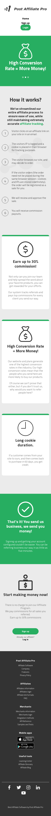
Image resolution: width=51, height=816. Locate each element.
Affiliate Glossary (25, 764)
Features (25, 671)
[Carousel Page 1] (23, 77)
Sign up (25, 23)
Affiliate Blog (25, 767)
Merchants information (25, 711)
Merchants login (25, 714)
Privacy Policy (25, 675)
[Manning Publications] (25, 8)
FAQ (25, 698)
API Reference (25, 721)
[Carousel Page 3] (28, 77)
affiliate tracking (31, 123)
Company (25, 668)
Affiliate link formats (25, 694)
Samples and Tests (25, 724)
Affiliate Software (25, 665)
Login (25, 27)
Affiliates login (25, 691)
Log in (25, 639)
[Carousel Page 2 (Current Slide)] (25, 77)
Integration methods (25, 717)
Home (25, 18)
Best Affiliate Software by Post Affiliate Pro (25, 807)
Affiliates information (25, 688)
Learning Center (25, 760)
